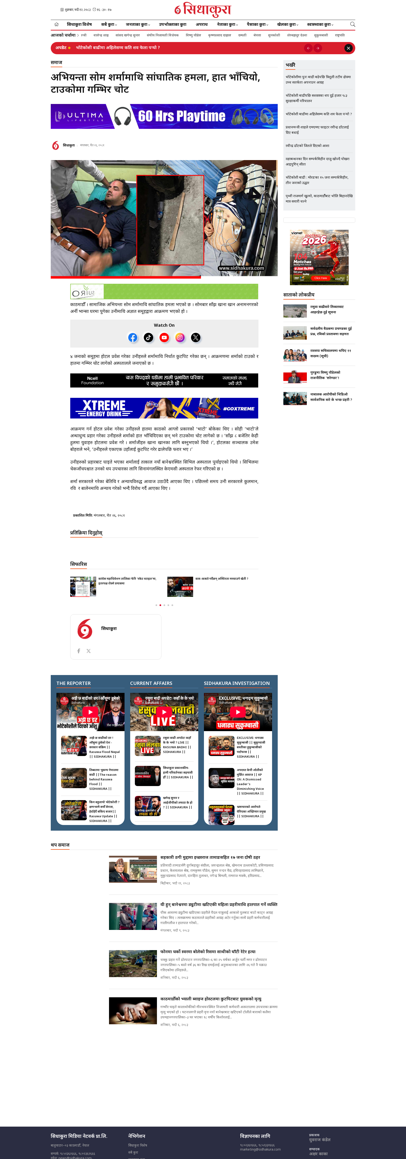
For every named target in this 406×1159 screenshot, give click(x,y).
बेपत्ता (223, 36)
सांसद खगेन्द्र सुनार (93, 36)
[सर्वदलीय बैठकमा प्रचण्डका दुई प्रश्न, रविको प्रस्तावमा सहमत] (295, 332)
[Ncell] (164, 380)
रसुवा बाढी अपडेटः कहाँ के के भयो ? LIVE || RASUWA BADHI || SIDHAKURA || (177, 745)
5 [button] (172, 605)
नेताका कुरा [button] (226, 24)
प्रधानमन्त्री (324, 36)
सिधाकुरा (69, 145)
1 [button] (156, 605)
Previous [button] (308, 48)
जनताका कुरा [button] (136, 24)
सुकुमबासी (287, 36)
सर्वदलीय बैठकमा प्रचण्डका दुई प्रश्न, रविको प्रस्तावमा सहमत (331, 332)
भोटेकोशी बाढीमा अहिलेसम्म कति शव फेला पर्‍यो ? (118, 48)
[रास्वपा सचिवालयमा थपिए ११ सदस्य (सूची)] (295, 354)
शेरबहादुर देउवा (263, 36)
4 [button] (168, 605)
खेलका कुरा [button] (286, 24)
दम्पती (208, 36)
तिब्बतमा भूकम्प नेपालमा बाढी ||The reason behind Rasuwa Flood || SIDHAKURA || (103, 779)
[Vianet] (319, 257)
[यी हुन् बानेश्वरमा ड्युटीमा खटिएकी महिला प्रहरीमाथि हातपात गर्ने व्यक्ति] (133, 916)
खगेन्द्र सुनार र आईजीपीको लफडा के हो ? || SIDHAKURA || (177, 803)
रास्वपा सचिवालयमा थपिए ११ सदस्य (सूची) (330, 354)
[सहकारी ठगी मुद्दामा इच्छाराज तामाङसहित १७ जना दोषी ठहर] (133, 869)
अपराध (202, 24)
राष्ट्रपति (305, 36)
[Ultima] (164, 116)
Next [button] (317, 48)
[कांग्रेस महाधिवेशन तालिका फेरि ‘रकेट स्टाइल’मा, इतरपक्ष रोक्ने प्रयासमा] (83, 587)
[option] (188, 48)
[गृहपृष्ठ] (56, 25)
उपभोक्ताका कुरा (172, 24)
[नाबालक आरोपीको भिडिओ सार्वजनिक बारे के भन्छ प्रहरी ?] (295, 398)
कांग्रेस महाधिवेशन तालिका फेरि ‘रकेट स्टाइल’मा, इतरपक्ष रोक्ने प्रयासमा (127, 581)
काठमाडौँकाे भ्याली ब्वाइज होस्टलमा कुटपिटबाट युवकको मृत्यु (210, 999)
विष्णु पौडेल (159, 36)
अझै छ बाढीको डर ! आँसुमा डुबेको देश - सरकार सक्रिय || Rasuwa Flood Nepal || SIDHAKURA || (104, 747)
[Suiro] (164, 291)
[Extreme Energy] (164, 408)
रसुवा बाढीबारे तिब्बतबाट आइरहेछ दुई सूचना (327, 310)
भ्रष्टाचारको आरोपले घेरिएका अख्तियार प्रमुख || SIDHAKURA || (251, 811)
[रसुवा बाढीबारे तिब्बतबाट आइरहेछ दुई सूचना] (295, 311)
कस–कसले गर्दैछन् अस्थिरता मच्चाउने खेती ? (221, 579)
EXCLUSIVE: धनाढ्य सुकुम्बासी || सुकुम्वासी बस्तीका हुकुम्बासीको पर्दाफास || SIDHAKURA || (251, 747)
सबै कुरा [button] (107, 24)
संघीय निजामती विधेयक (128, 36)
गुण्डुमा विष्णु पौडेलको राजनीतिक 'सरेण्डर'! (325, 375)
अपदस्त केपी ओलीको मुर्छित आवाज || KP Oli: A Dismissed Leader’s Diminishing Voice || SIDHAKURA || (250, 782)
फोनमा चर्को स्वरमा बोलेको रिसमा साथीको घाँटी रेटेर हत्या (207, 952)
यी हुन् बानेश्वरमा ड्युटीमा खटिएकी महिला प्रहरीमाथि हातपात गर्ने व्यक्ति (218, 905)
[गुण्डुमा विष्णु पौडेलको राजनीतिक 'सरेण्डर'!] (295, 376)
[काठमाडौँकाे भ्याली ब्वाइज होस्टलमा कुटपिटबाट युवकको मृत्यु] (133, 1010)
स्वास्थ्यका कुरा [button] (319, 24)
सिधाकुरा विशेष (79, 24)
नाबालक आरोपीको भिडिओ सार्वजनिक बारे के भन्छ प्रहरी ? (331, 397)
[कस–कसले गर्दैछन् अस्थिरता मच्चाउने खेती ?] (180, 587)
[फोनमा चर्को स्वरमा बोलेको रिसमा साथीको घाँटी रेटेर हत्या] (133, 963)
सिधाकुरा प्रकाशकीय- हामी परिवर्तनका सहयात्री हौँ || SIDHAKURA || (178, 772)
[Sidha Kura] (203, 10)
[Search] (352, 25)
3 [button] (164, 605)
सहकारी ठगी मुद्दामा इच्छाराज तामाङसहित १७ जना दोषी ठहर (210, 857)
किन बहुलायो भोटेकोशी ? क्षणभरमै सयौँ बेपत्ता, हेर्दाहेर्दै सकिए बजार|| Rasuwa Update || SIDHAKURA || (104, 811)
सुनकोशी (240, 36)
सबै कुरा (133, 1153)
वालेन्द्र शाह (345, 36)
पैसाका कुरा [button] (256, 24)
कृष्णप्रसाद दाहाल (185, 36)
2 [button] (160, 605)
